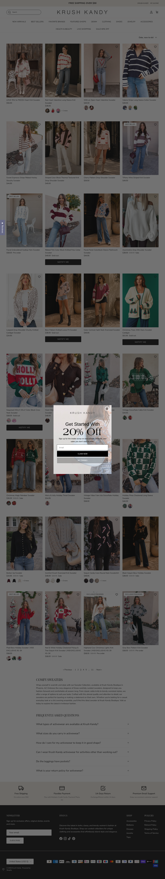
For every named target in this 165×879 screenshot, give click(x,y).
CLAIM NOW (82, 454)
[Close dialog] (107, 409)
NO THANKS (82, 460)
